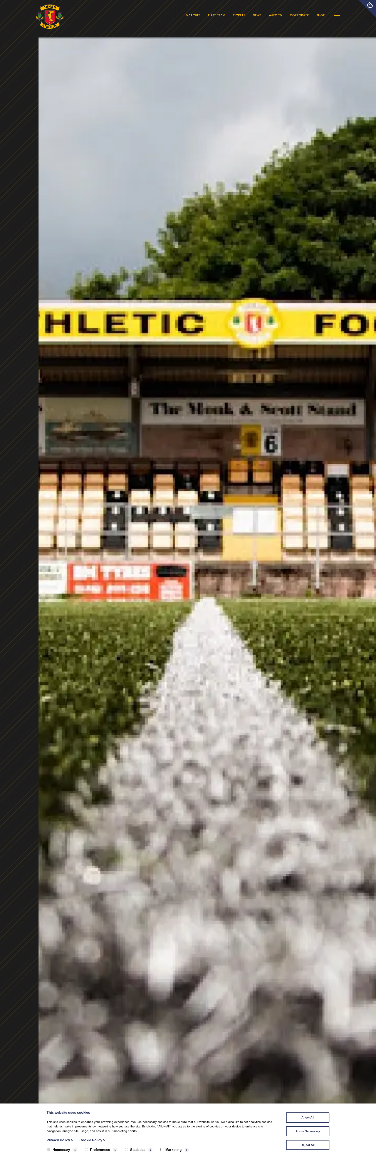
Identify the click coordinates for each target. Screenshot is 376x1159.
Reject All (308, 1145)
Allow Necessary (307, 1131)
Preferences (100, 1150)
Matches (193, 15)
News (257, 15)
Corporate (299, 15)
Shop (320, 15)
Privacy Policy (60, 1140)
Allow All (307, 1117)
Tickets (239, 15)
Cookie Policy (92, 1140)
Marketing (173, 1150)
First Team (216, 15)
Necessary (61, 1150)
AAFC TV (275, 15)
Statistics (137, 1150)
